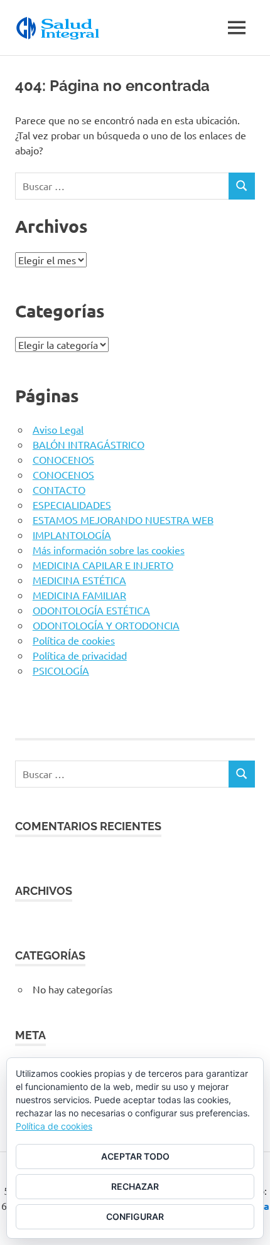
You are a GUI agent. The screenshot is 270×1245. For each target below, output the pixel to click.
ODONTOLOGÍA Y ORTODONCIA (106, 625)
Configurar (135, 1216)
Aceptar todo (135, 1156)
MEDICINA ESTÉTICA (79, 580)
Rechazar (135, 1186)
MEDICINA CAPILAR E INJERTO (103, 564)
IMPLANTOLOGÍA (72, 534)
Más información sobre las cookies (109, 549)
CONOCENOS (63, 459)
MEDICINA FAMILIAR (79, 595)
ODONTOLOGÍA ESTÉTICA (91, 610)
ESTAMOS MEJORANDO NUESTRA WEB (123, 519)
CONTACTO (59, 489)
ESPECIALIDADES (72, 504)
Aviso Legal (58, 429)
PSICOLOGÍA (61, 670)
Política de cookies (74, 640)
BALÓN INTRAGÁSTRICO (88, 444)
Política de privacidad (80, 655)
